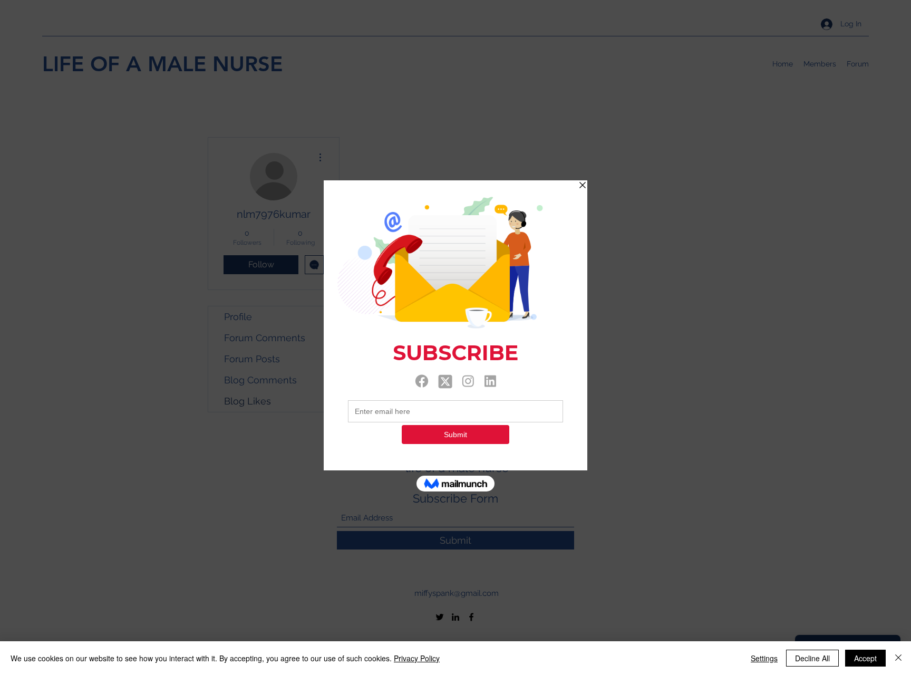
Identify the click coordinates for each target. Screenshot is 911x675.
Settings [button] (764, 658)
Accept (865, 658)
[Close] (898, 658)
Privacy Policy (417, 658)
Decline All (812, 658)
